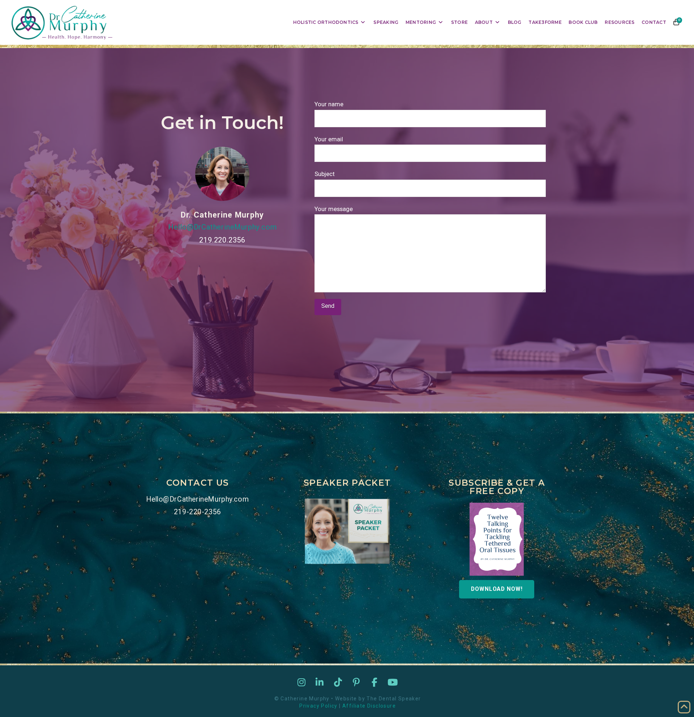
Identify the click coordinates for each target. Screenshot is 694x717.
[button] (677, 22)
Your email (328, 139)
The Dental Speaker (394, 698)
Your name (328, 104)
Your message (333, 208)
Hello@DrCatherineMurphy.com (222, 227)
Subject (324, 173)
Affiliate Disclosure (369, 706)
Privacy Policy (318, 706)
